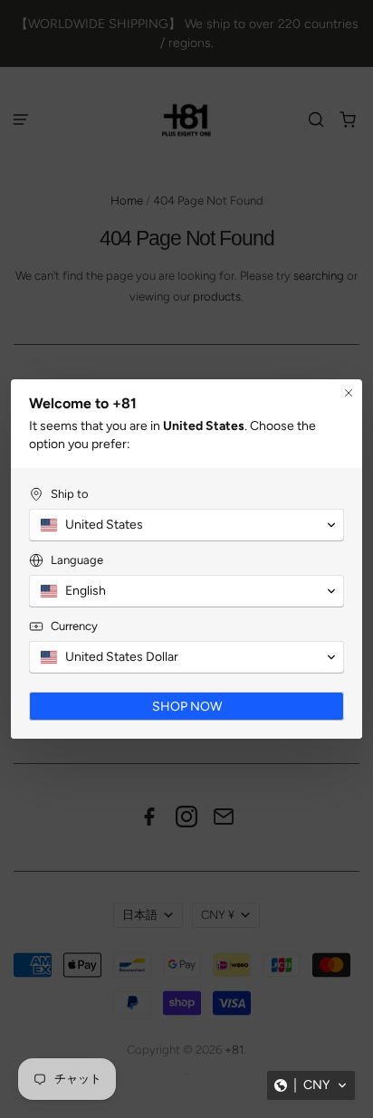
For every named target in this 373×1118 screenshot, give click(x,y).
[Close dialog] (349, 393)
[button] (311, 1085)
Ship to (70, 494)
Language (77, 560)
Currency (74, 626)
